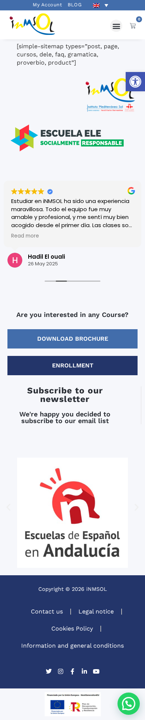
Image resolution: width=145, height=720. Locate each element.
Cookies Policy (72, 628)
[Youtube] (96, 671)
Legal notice (96, 611)
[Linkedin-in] (84, 671)
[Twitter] (49, 671)
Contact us (47, 611)
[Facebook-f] (72, 671)
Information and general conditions (72, 645)
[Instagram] (61, 671)
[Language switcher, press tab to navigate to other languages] (100, 5)
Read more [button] (25, 236)
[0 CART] (133, 26)
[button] (135, 81)
